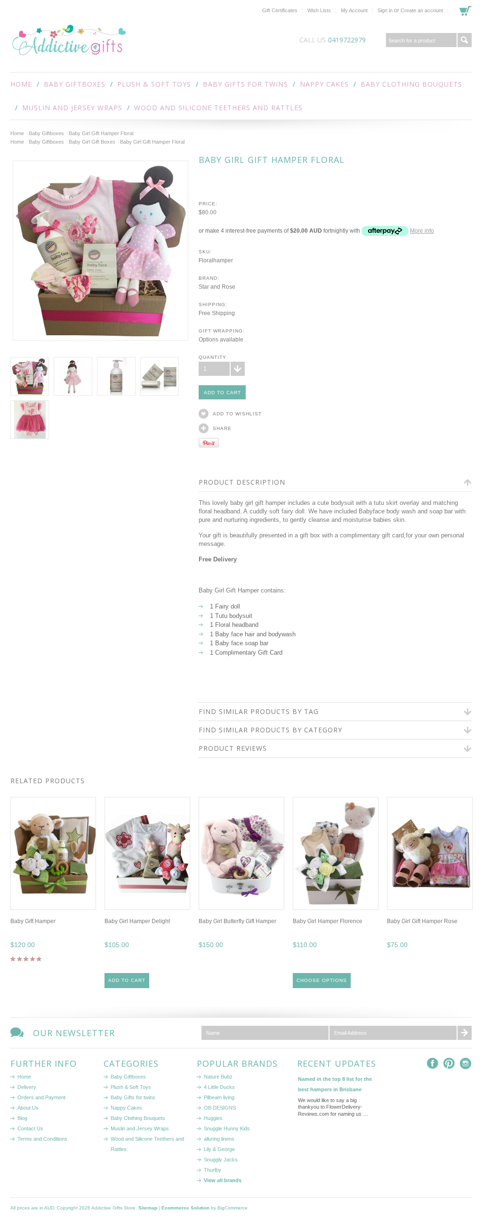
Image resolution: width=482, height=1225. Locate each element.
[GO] (465, 40)
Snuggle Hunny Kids (227, 1128)
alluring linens (219, 1139)
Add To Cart (126, 980)
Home (17, 133)
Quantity (212, 357)
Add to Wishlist (237, 413)
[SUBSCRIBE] (465, 1033)
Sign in (385, 10)
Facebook (433, 1064)
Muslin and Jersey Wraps (72, 107)
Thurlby (212, 1170)
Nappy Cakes (324, 84)
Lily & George (219, 1149)
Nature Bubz (218, 1076)
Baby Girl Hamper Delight (137, 921)
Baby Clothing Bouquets (411, 84)
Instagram (466, 1064)
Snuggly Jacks (221, 1159)
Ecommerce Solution (185, 1207)
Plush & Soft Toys (154, 84)
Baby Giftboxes (74, 84)
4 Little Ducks (219, 1087)
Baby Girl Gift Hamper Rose (422, 921)
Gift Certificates (279, 10)
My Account (354, 10)
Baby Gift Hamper (33, 921)
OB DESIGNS (220, 1108)
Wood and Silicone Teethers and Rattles (218, 107)
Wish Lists (319, 10)
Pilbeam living (219, 1097)
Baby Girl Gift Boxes (92, 142)
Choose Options (322, 980)
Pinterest (449, 1064)
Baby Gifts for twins (245, 84)
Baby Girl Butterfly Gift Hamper (237, 921)
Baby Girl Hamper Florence (327, 921)
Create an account (422, 10)
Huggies (213, 1118)
